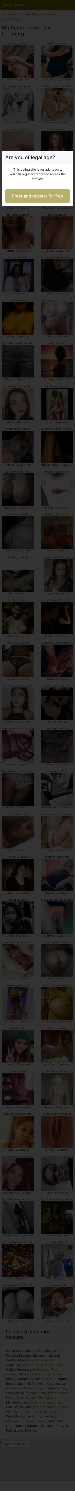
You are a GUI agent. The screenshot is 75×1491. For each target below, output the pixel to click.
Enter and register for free (37, 196)
